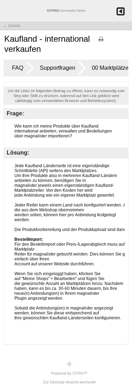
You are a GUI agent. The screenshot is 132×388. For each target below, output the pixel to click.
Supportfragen (57, 68)
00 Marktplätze (110, 68)
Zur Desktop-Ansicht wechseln (69, 382)
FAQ (17, 68)
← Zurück (11, 25)
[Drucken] (101, 41)
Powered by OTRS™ (69, 373)
